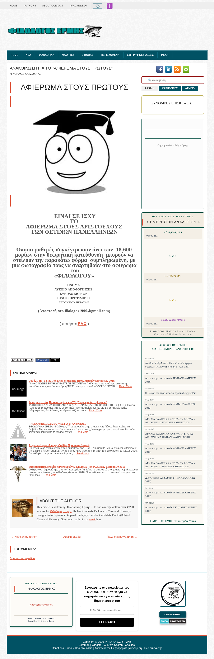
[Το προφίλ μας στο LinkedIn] (168, 69)
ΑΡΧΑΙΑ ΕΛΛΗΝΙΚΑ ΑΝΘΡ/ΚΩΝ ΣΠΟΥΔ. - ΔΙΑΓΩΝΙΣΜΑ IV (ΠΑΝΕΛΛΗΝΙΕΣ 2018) (170, 420)
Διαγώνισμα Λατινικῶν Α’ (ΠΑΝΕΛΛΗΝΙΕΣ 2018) (170, 449)
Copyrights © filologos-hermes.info (173, 334)
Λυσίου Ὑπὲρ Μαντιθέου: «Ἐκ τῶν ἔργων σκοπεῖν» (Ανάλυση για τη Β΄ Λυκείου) (168, 364)
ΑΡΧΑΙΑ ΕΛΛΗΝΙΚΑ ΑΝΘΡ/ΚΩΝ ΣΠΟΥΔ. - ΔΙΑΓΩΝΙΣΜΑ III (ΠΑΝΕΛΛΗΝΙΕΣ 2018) (170, 435)
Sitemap (84, 644)
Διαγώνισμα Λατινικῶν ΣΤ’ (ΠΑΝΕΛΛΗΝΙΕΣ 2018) (171, 509)
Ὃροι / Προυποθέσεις (79, 648)
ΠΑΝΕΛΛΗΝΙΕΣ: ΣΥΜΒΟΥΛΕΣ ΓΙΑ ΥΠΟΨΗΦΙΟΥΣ (57, 423)
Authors (30, 5)
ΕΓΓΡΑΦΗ (107, 622)
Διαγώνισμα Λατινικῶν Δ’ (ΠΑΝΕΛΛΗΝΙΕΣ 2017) (170, 405)
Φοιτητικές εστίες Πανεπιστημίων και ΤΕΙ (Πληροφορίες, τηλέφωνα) (68, 402)
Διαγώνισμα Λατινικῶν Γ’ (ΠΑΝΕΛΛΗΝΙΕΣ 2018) (170, 479)
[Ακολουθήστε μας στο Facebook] (159, 69)
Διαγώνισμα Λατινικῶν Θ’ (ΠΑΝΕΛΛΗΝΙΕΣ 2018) (170, 494)
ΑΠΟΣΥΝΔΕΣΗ (78, 5)
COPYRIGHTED (172, 614)
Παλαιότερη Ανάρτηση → (122, 536)
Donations (58, 648)
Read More (125, 386)
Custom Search (113, 644)
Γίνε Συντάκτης (153, 648)
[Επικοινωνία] (186, 69)
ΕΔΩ (82, 324)
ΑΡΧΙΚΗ (149, 88)
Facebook (42, 360)
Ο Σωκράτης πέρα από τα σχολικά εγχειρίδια (171, 392)
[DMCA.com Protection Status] (22, 360)
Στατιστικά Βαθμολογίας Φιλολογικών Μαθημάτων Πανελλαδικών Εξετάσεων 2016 (77, 466)
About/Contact (52, 5)
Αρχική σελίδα (72, 536)
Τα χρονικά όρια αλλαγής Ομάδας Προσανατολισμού (59, 445)
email (92, 519)
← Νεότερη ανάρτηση (24, 536)
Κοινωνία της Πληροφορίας (110, 648)
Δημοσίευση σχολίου (22, 558)
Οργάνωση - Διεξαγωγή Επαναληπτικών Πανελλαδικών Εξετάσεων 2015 (72, 380)
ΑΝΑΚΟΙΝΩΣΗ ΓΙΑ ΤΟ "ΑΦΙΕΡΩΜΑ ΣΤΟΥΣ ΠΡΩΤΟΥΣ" (61, 68)
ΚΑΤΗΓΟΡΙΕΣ (170, 88)
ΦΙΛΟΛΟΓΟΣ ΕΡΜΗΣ (118, 641)
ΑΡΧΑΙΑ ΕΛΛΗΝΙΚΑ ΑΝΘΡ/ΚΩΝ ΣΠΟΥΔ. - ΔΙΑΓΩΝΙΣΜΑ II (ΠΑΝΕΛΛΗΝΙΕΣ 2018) (170, 464)
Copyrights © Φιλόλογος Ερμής (41, 621)
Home (13, 5)
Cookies (130, 644)
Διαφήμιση (135, 648)
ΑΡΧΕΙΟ (190, 88)
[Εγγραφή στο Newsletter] (177, 69)
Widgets (97, 644)
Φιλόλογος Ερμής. (61, 511)
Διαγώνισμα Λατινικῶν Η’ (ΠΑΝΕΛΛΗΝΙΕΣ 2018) (170, 379)
